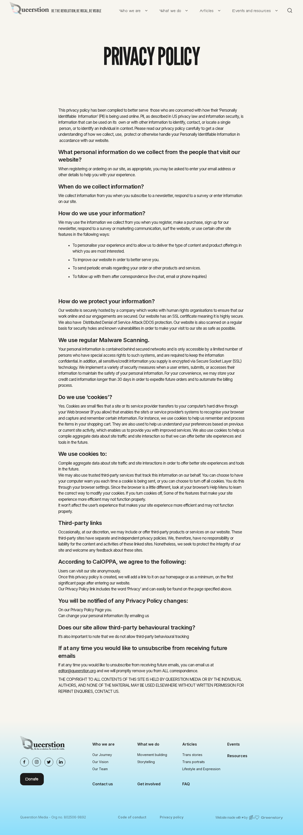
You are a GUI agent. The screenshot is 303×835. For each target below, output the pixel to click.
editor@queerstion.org (77, 670)
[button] (132, 10)
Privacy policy (171, 817)
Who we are (103, 744)
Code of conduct (132, 817)
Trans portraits (193, 762)
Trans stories (192, 755)
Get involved (148, 784)
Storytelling (146, 762)
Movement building (152, 755)
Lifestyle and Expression (201, 769)
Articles (189, 744)
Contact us (102, 784)
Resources (237, 755)
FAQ (186, 784)
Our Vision (100, 762)
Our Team (100, 769)
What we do (148, 744)
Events (233, 744)
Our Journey (102, 755)
